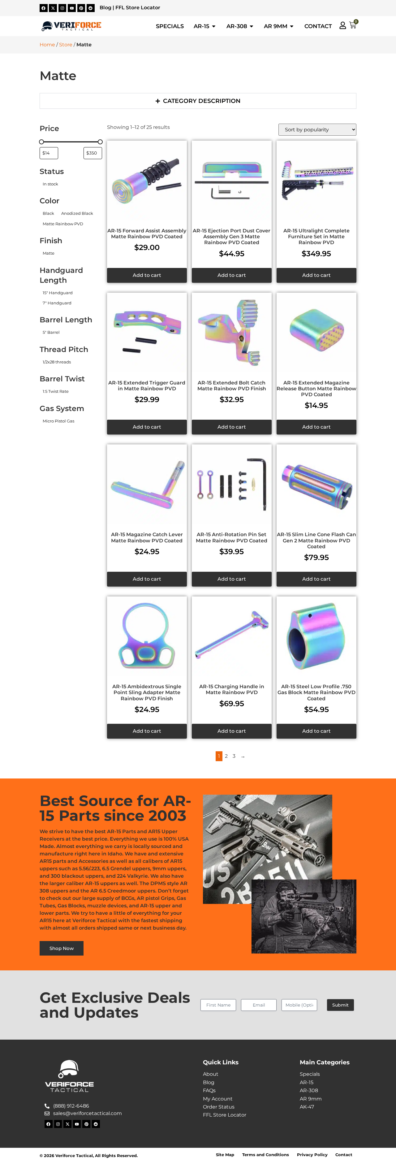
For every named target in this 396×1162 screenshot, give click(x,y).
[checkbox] (50, 184)
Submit (340, 1005)
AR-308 (309, 1090)
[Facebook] (44, 8)
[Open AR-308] (251, 26)
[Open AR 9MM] (292, 26)
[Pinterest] (81, 8)
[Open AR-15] (214, 26)
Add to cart (147, 275)
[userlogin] (342, 25)
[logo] (71, 26)
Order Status (219, 1107)
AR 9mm (311, 1099)
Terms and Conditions (265, 1154)
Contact (343, 1154)
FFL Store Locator (137, 8)
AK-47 (307, 1107)
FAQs (209, 1090)
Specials (310, 1074)
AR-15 (306, 1082)
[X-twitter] (53, 8)
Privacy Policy (312, 1154)
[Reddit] (91, 8)
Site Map (225, 1154)
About (210, 1074)
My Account (218, 1099)
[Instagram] (62, 8)
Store (65, 45)
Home (47, 45)
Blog (105, 8)
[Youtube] (72, 8)
